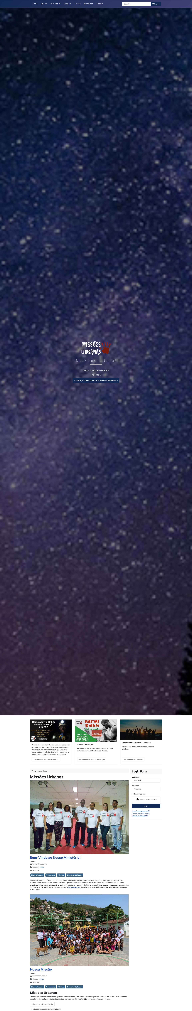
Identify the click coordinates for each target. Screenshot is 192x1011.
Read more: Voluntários (133, 759)
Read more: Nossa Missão (43, 1004)
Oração (78, 4)
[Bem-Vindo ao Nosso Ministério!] (79, 817)
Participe (54, 4)
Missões (61, 875)
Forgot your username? (140, 813)
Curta (66, 4)
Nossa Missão (41, 969)
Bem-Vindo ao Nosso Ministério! (55, 858)
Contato (100, 4)
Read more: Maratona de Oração (92, 759)
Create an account (139, 816)
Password (135, 785)
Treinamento (50, 875)
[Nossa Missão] (79, 930)
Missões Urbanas (37, 875)
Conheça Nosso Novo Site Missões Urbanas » (96, 380)
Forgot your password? (141, 811)
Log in (146, 806)
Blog (42, 867)
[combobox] (136, 4)
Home (35, 4)
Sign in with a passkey (148, 799)
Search (157, 4)
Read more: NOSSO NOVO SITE (46, 759)
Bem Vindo (88, 4)
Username (136, 777)
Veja (42, 4)
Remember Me (139, 794)
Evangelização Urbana (74, 875)
